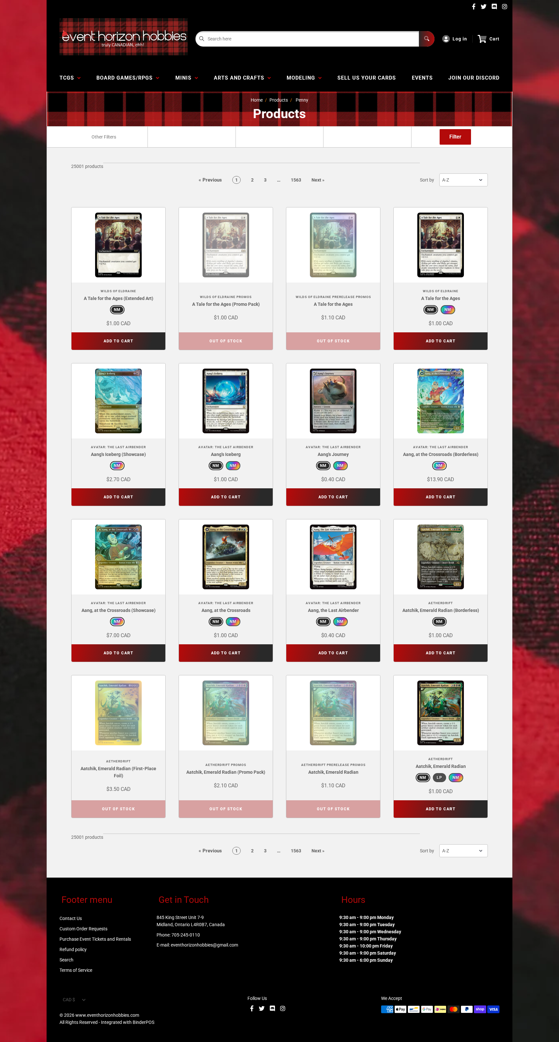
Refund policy (73, 949)
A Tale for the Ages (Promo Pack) (226, 304)
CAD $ (69, 999)
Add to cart (118, 341)
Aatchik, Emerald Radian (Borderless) (440, 610)
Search (66, 959)
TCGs (68, 78)
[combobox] (103, 137)
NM (117, 309)
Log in (460, 38)
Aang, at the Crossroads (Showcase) (119, 610)
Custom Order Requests (83, 928)
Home (257, 100)
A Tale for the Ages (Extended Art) (118, 298)
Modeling (302, 78)
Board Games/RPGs (126, 78)
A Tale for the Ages (333, 304)
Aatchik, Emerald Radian (333, 772)
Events (422, 78)
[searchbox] (104, 136)
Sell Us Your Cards (366, 78)
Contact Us (71, 918)
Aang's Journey (333, 454)
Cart (494, 38)
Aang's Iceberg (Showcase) (118, 454)
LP (439, 777)
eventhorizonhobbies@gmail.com (204, 945)
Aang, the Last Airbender (333, 610)
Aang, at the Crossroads (226, 610)
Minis (185, 78)
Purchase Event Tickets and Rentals (95, 939)
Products (278, 100)
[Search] (426, 39)
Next (318, 180)
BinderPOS (143, 1022)
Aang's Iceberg (226, 454)
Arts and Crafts (241, 78)
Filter (455, 137)
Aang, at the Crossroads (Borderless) (440, 454)
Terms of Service (76, 970)
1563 (296, 180)
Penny (302, 100)
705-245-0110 (185, 934)
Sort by (427, 180)
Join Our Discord (473, 78)
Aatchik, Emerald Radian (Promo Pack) (225, 772)
